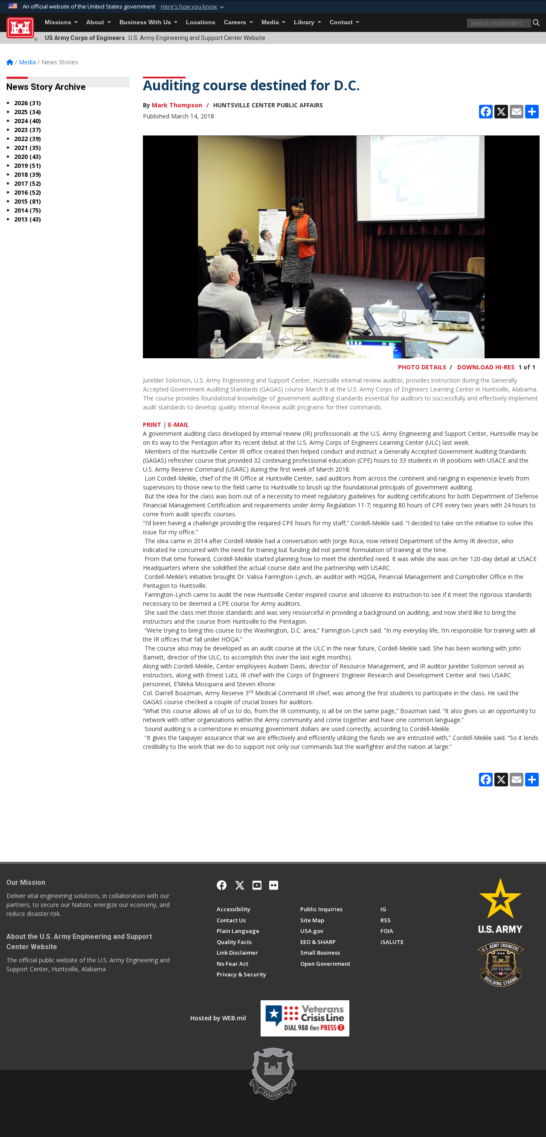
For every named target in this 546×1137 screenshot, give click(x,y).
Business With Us (146, 22)
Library (305, 22)
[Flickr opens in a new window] (273, 885)
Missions (59, 22)
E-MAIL (178, 424)
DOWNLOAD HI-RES (485, 367)
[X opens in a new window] (240, 885)
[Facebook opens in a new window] (222, 885)
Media (271, 22)
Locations (200, 22)
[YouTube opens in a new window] (257, 885)
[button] (193, 7)
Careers (236, 22)
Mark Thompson (177, 105)
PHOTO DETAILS (422, 367)
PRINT (152, 424)
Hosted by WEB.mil (218, 1018)
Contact (342, 22)
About (96, 22)
